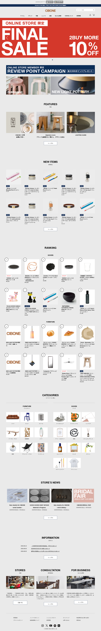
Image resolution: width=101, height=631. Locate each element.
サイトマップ (66, 617)
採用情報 (79, 15)
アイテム (22, 15)
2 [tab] (50, 60)
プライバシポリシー (18, 620)
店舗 (50, 15)
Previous (8, 38)
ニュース (44, 15)
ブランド (30, 15)
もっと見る (50, 143)
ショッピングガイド (51, 617)
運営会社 (79, 620)
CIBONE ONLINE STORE (50, 11)
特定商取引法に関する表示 (83, 617)
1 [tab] (48, 60)
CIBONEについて (69, 15)
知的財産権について (34, 620)
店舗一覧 (20, 602)
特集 (37, 15)
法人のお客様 (58, 15)
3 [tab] (52, 60)
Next (93, 38)
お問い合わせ (66, 620)
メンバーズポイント (34, 617)
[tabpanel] (50, 38)
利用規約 (15, 617)
